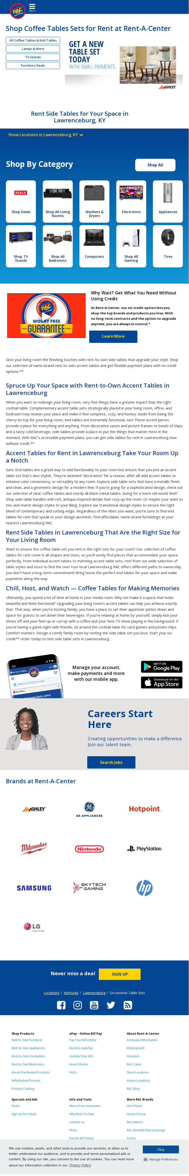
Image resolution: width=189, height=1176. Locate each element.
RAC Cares (134, 1064)
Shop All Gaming (131, 258)
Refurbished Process (26, 1080)
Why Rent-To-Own (81, 1114)
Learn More (113, 336)
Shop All (155, 165)
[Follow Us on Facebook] (61, 1010)
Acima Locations (138, 1080)
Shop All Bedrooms (57, 258)
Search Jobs (111, 762)
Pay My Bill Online (81, 1138)
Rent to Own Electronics (28, 1064)
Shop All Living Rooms (57, 213)
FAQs (73, 1072)
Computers (94, 256)
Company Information (142, 1040)
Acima (131, 1138)
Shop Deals (21, 211)
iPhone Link (161, 684)
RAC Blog (133, 1089)
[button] (161, 1159)
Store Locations (137, 1072)
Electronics (131, 211)
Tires (168, 256)
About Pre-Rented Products (31, 1072)
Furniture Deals (33, 65)
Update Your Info (81, 1056)
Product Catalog (23, 1089)
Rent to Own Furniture (27, 1040)
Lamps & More (33, 48)
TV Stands (33, 57)
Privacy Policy (80, 1165)
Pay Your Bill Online (82, 1040)
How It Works (78, 1064)
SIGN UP (120, 974)
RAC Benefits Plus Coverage (146, 1130)
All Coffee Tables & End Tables (33, 40)
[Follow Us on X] (111, 1010)
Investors (133, 1056)
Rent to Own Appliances (28, 1048)
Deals (15, 1106)
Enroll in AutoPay (81, 1048)
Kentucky (71, 992)
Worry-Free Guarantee (85, 1106)
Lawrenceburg (94, 992)
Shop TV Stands (21, 258)
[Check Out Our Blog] (128, 1010)
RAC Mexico (135, 1122)
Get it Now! (134, 1106)
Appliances (168, 211)
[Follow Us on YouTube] (94, 1010)
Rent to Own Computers (28, 1056)
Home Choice (136, 1114)
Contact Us (77, 1122)
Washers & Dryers (94, 213)
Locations (51, 992)
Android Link (161, 668)
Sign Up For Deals (24, 1114)
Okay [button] (160, 1149)
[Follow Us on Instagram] (78, 1010)
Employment (135, 1048)
